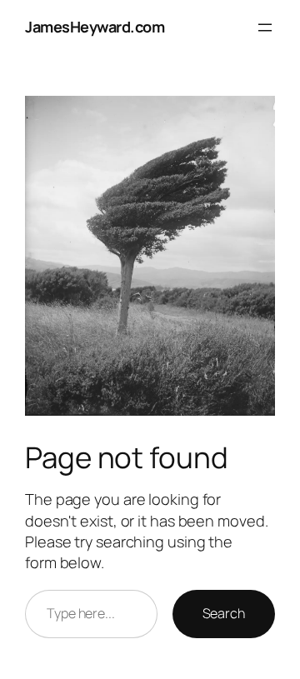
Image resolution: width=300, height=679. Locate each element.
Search (223, 613)
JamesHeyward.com (94, 27)
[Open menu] (265, 27)
